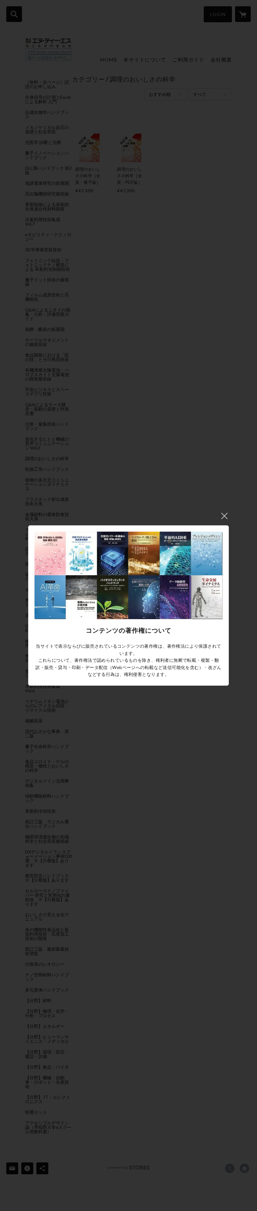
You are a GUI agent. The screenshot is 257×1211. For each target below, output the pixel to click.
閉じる (224, 516)
